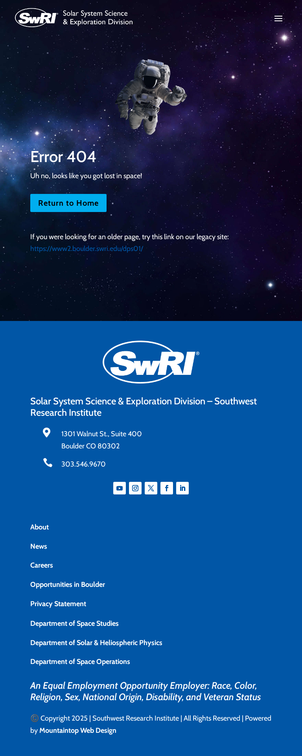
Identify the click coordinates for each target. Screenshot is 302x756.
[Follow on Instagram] (135, 488)
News (38, 546)
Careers (41, 565)
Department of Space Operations (80, 661)
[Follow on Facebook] (166, 488)
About (39, 527)
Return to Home (68, 203)
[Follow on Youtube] (119, 488)
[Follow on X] (151, 488)
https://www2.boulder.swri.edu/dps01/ (86, 248)
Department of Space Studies (74, 623)
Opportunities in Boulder (67, 584)
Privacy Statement (58, 603)
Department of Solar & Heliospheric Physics (96, 642)
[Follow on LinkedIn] (182, 488)
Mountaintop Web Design (77, 730)
